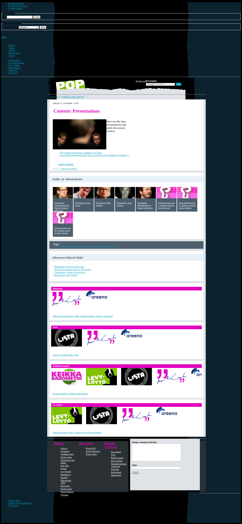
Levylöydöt (66, 471)
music (96, 246)
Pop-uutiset (116, 452)
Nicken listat (66, 457)
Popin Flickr (91, 454)
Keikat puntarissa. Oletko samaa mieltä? (70, 394)
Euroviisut (65, 486)
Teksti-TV (12, 70)
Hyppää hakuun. (15, 8)
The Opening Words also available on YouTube (81, 153)
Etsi (4, 17)
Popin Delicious (93, 451)
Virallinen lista (67, 454)
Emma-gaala (66, 489)
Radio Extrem (117, 458)
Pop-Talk (65, 466)
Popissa (59, 443)
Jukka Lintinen (69, 169)
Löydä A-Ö (13, 73)
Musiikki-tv (66, 475)
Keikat (64, 469)
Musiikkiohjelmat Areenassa (118, 465)
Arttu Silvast (66, 165)
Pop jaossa (86, 443)
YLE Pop (61, 85)
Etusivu (55, 97)
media (103, 246)
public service (74, 246)
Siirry (43, 27)
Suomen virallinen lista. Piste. (66, 355)
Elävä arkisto (117, 461)
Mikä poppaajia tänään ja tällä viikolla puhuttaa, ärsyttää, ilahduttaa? (83, 316)
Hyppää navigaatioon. (18, 6)
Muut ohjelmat (67, 492)
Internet (111, 246)
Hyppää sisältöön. (16, 3)
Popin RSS (91, 448)
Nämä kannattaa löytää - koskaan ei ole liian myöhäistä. (77, 432)
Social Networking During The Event (72, 269)
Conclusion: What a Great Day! (69, 272)
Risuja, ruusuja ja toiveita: (144, 442)
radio (63, 246)
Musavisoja (116, 475)
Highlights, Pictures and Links (69, 266)
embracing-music (73, 97)
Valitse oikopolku (10, 27)
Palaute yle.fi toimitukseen (20, 503)
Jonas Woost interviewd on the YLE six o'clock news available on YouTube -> (94, 155)
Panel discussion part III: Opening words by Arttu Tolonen (62, 230)
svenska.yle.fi (14, 60)
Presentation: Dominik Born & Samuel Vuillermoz (145, 205)
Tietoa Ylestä (14, 500)
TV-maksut (13, 505)
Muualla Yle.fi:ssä (110, 445)
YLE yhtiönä (14, 65)
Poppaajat (65, 451)
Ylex (113, 455)
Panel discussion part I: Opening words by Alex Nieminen (166, 205)
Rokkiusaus (116, 472)
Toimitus (64, 495)
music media (86, 246)
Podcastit (115, 469)
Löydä (36, 17)
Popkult (64, 477)
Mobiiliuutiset (14, 68)
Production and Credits (65, 275)
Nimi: (134, 465)
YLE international (16, 63)
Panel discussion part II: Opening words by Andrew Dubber (187, 205)
